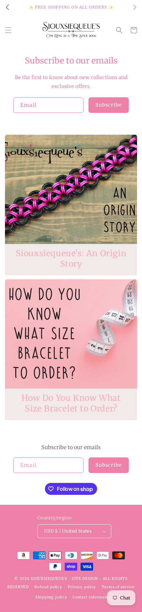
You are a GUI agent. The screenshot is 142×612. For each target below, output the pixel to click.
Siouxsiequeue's (49, 578)
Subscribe (108, 105)
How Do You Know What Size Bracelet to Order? (71, 403)
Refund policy (48, 587)
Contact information (92, 597)
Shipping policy (51, 597)
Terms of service (118, 587)
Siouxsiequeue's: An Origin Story (71, 258)
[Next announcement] (134, 7)
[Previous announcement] (7, 7)
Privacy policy (82, 587)
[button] (8, 30)
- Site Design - (85, 578)
